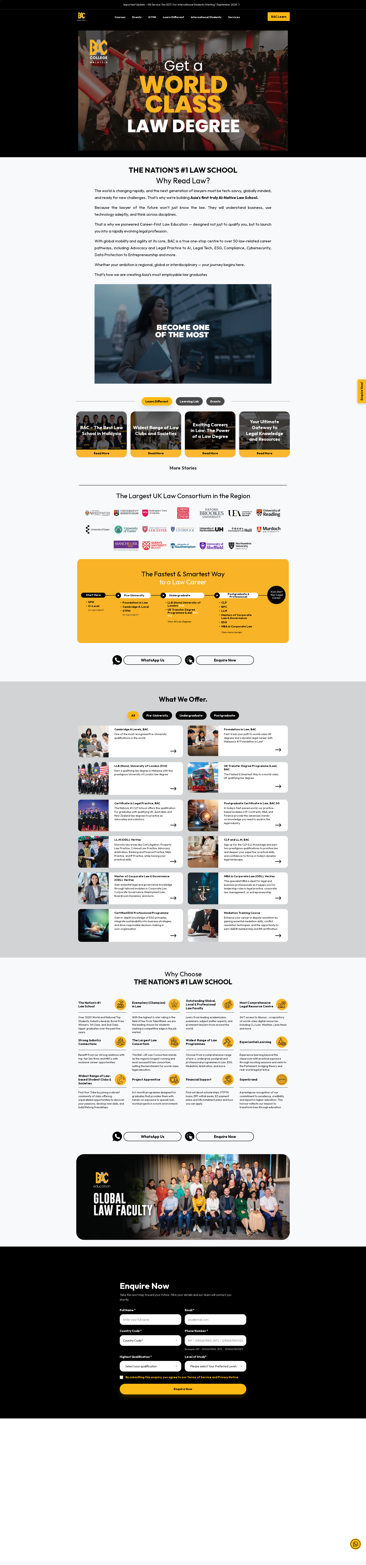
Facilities (191, 1488)
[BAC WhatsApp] (267, 1534)
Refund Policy (250, 1488)
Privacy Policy (250, 1472)
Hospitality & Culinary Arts (93, 1513)
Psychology (83, 1496)
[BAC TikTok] (275, 1534)
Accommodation (197, 1496)
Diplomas (137, 1472)
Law (79, 1464)
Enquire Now (225, 660)
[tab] (157, 401)
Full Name (128, 1310)
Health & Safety (251, 1480)
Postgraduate (140, 1488)
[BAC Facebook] (237, 1534)
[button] (355, 1544)
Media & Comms (86, 1505)
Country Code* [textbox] (133, 1340)
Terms (245, 1464)
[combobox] (150, 1340)
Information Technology (91, 1472)
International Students (200, 1480)
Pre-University (140, 1464)
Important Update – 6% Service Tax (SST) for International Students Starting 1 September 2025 (180, 4)
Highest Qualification (136, 1357)
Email (189, 1310)
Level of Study (195, 1357)
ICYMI (190, 1472)
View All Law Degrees (179, 621)
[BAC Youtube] (260, 1534)
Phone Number (196, 1331)
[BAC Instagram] (252, 1534)
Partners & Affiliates (199, 1464)
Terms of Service (199, 1377)
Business (81, 1480)
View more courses (231, 632)
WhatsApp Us (152, 660)
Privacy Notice (228, 1377)
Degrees (137, 1480)
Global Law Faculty (198, 1505)
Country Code (131, 1331)
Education (83, 1488)
